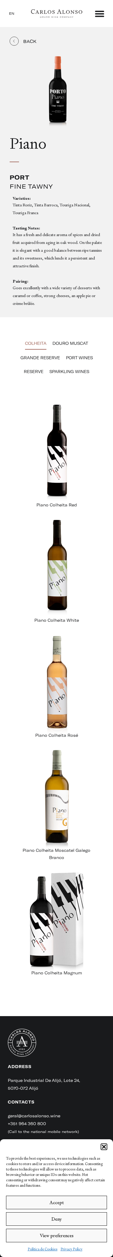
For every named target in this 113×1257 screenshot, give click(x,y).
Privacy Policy (72, 1249)
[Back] (14, 41)
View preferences (57, 1235)
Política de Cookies (43, 1249)
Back (29, 41)
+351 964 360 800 (27, 1123)
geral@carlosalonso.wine (34, 1115)
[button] (104, 1147)
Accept (56, 1202)
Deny (57, 1219)
